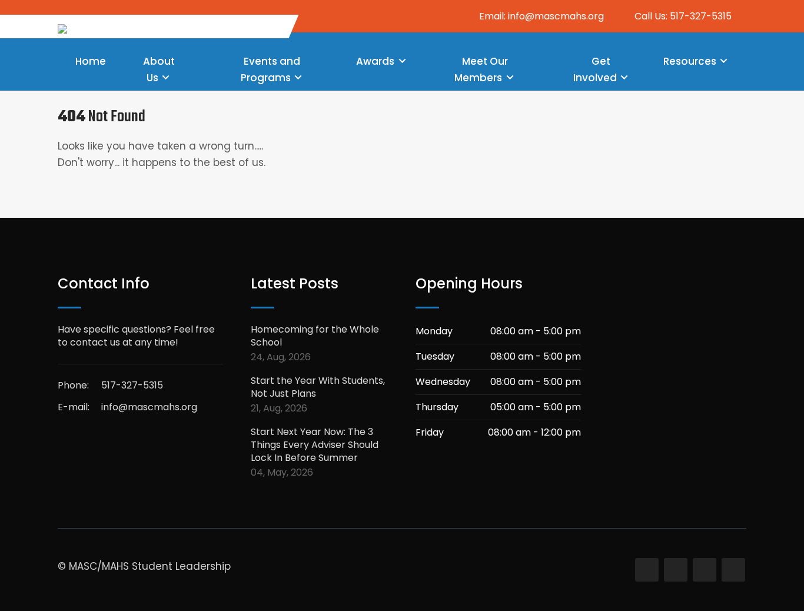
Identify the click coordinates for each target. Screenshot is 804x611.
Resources (689, 61)
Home (90, 61)
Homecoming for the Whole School (315, 336)
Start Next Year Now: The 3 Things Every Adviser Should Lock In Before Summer (314, 445)
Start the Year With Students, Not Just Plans (318, 387)
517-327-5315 (132, 385)
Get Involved (595, 69)
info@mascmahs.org (149, 407)
